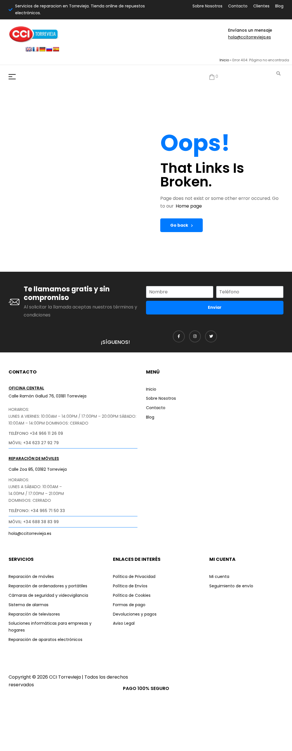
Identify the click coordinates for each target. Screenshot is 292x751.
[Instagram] (195, 336)
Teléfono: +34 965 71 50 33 (37, 510)
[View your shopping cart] (212, 77)
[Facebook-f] (179, 336)
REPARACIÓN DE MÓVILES (34, 458)
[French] (36, 49)
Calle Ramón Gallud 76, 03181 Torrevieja (47, 396)
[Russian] (49, 49)
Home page (189, 206)
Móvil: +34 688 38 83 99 (34, 522)
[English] (29, 49)
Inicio (224, 60)
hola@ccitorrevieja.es (249, 37)
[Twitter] (211, 336)
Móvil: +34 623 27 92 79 (34, 443)
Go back (179, 225)
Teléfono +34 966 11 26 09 (36, 433)
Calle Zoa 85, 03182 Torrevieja (38, 469)
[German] (42, 49)
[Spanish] (56, 49)
